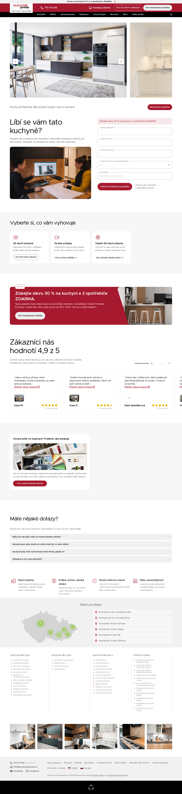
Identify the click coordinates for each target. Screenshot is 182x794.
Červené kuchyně (103, 675)
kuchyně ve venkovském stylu (21, 676)
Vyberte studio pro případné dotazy (114, 161)
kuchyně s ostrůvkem (63, 660)
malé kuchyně (19, 692)
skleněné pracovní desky (144, 699)
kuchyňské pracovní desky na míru (145, 661)
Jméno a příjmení (107, 127)
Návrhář (78, 763)
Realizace (84, 14)
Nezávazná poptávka (160, 107)
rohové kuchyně (61, 666)
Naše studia (138, 14)
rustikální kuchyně (21, 663)
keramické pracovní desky (145, 689)
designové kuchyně (22, 669)
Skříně (53, 14)
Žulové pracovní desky (146, 675)
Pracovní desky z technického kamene (145, 684)
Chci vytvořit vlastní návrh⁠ (108, 258)
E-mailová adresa (107, 150)
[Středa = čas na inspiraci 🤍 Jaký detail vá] (159, 736)
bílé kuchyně (101, 660)
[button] (169, 363)
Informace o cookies (56, 768)
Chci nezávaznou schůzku (157, 8)
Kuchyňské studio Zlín (109, 635)
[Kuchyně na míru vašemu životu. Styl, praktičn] (132, 736)
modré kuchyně (102, 681)
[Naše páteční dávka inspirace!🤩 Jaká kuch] (50, 736)
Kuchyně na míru (104, 763)
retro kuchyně (19, 686)
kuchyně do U (60, 663)
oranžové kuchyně (103, 693)
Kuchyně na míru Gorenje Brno (114, 618)
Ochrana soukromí (160, 763)
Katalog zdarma (101, 8)
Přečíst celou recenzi (25, 387)
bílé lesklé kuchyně (103, 669)
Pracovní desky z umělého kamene (144, 671)
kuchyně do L (60, 669)
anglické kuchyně (21, 683)
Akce (125, 14)
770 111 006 (50, 8)
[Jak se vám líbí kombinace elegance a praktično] (104, 736)
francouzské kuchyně (22, 680)
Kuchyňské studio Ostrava (111, 624)
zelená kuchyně (102, 672)
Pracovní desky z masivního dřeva (144, 666)
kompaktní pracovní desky (145, 704)
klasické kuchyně (20, 689)
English (75, 768)
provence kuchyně (21, 666)
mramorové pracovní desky (145, 679)
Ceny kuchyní (99, 14)
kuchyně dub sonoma (105, 678)
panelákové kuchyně (22, 695)
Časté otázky (120, 763)
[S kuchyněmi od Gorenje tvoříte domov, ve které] (77, 736)
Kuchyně (41, 14)
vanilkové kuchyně (103, 687)
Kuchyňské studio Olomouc (112, 641)
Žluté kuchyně (101, 684)
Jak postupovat (67, 14)
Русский (87, 768)
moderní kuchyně (21, 660)
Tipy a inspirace (54, 763)
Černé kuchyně (102, 663)
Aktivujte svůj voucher (139, 763)
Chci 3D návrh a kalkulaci (128, 8)
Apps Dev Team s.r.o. (91, 787)
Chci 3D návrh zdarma (26, 257)
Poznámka (104, 172)
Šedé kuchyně (101, 666)
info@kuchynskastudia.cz (25, 767)
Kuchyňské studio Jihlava (111, 629)
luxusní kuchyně (20, 672)
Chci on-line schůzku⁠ (64, 258)
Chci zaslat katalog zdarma (30, 483)
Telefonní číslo (106, 139)
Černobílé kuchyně (103, 690)
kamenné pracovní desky (144, 709)
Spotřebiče (89, 763)
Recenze (114, 14)
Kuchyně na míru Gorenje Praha (114, 612)
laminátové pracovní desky (145, 694)
